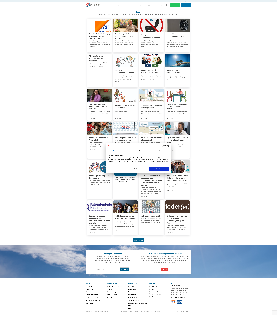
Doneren (175, 5)
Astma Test (89, 289)
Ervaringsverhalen (113, 286)
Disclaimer (142, 311)
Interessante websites (93, 297)
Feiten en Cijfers (91, 286)
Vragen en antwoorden (93, 300)
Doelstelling (132, 289)
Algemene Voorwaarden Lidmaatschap (130, 311)
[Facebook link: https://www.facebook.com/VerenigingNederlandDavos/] (178, 311)
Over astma (126, 5)
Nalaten (151, 297)
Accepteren (159, 168)
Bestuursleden (133, 292)
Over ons (168, 1)
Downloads (89, 303)
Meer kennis (137, 5)
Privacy (148, 311)
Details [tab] (138, 150)
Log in (130, 308)
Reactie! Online (112, 295)
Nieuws (117, 5)
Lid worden (186, 5)
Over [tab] (160, 150)
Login (189, 1)
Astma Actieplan (91, 292)
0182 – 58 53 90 (175, 285)
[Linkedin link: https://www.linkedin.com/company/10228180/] (184, 311)
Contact (185, 1)
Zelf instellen (137, 168)
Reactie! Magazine (113, 292)
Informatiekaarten (92, 295)
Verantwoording (133, 300)
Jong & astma (149, 5)
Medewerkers (132, 297)
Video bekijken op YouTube (125, 174)
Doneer (165, 269)
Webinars (179, 1)
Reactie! (174, 1)
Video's (109, 297)
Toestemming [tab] (116, 150)
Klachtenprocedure (155, 311)
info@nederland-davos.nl (178, 297)
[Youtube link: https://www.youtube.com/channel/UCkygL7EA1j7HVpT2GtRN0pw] (187, 311)
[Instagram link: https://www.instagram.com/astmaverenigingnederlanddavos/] (190, 311)
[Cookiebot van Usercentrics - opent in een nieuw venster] (163, 146)
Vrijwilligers (132, 295)
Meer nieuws (138, 240)
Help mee (159, 5)
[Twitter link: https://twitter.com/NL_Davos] (181, 311)
